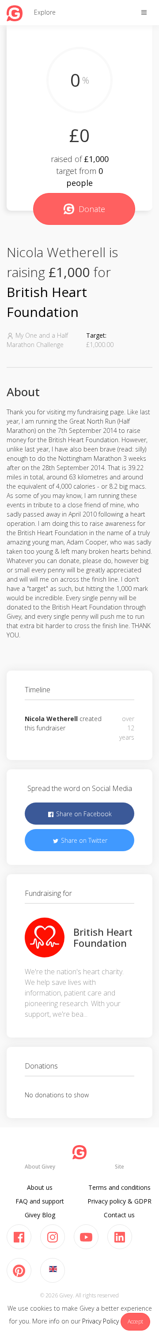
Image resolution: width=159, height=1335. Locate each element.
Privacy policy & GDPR (119, 1201)
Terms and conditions (119, 1187)
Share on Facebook (83, 814)
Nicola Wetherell (51, 718)
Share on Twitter (83, 840)
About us (40, 1187)
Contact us (119, 1215)
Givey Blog (40, 1215)
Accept (135, 1321)
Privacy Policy (100, 1321)
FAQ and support (39, 1201)
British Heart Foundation (102, 937)
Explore (45, 12)
